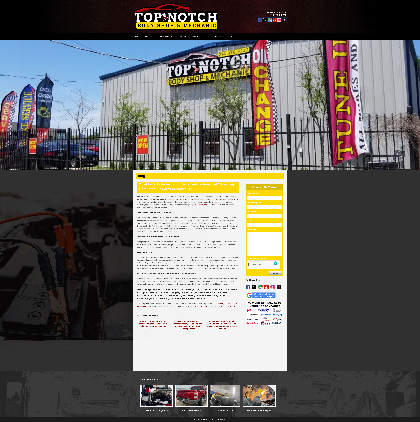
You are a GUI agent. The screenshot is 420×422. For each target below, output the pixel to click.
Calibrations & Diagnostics (156, 410)
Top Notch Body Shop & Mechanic (204, 205)
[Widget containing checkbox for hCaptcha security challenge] (263, 264)
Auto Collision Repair (191, 410)
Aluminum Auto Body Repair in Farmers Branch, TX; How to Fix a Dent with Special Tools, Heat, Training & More (187, 325)
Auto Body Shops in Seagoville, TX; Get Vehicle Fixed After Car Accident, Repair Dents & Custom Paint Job (222, 325)
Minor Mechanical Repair (259, 410)
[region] (210, 105)
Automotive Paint (225, 410)
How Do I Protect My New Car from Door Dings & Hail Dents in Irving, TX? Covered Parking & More (153, 325)
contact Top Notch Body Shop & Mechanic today (216, 306)
